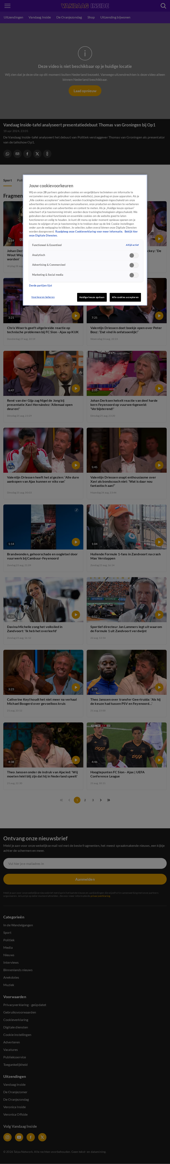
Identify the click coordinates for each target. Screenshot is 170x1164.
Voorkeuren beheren (43, 297)
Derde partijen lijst (40, 285)
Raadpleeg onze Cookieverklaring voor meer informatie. (89, 231)
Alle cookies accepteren (125, 297)
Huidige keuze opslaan (91, 297)
